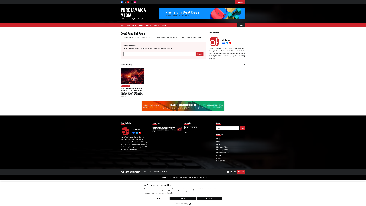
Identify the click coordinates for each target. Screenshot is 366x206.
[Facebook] (122, 2)
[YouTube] (128, 2)
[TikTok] (131, 2)
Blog (122, 85)
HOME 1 (219, 158)
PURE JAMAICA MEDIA (133, 12)
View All (243, 65)
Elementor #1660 (222, 147)
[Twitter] (227, 43)
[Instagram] (135, 2)
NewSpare (192, 177)
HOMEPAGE (220, 161)
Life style (127, 85)
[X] (125, 2)
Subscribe (241, 172)
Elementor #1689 (222, 153)
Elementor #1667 (222, 150)
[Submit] (242, 128)
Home (218, 155)
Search (199, 54)
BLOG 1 (219, 144)
